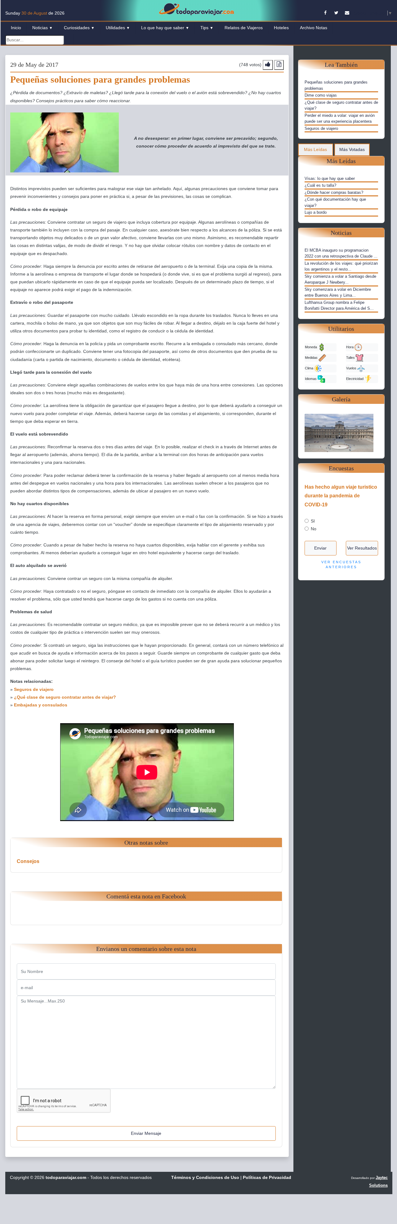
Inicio (16, 27)
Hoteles (281, 27)
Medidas (312, 357)
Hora (350, 347)
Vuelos (351, 368)
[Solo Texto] (279, 65)
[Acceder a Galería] (341, 432)
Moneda (311, 347)
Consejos (28, 861)
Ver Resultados (362, 548)
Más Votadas (352, 149)
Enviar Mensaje (146, 1133)
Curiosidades (79, 27)
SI (313, 520)
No (313, 528)
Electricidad (355, 378)
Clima (309, 368)
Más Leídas (315, 149)
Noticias (42, 27)
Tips (206, 27)
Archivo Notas (313, 27)
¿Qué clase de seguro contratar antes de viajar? (65, 697)
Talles (351, 357)
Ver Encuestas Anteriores (341, 564)
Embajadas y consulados (40, 704)
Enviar (320, 548)
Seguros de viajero (34, 689)
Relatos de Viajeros (244, 27)
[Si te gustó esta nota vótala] (268, 65)
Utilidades (118, 27)
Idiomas (311, 378)
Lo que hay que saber (165, 27)
